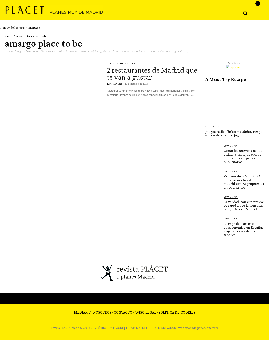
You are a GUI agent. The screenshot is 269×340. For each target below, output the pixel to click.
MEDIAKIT (82, 312)
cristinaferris (210, 327)
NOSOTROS (102, 312)
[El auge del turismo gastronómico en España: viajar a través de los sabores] (213, 224)
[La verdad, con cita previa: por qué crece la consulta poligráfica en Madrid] (213, 203)
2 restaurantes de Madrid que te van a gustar (152, 73)
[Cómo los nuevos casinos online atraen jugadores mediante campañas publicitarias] (213, 151)
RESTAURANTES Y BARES (122, 63)
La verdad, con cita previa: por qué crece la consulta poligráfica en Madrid (244, 205)
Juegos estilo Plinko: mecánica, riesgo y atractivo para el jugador (233, 133)
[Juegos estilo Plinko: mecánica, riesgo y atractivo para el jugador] (234, 103)
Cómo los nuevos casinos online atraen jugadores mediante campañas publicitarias (243, 156)
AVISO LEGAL (145, 312)
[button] (245, 13)
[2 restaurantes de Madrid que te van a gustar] (53, 90)
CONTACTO (123, 312)
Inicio (7, 36)
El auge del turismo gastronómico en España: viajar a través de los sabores (243, 229)
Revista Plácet (114, 83)
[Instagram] (257, 3)
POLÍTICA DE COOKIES (177, 312)
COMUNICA (212, 126)
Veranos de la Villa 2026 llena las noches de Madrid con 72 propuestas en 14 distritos (244, 181)
